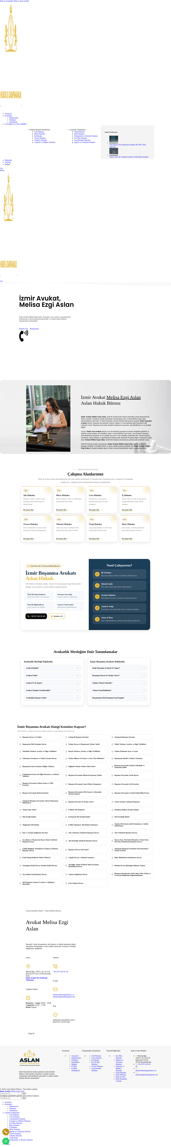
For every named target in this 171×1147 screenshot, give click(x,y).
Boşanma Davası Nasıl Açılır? (78, 850)
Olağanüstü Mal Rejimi (30, 825)
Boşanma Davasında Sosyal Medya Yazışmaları (84, 784)
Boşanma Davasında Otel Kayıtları (126, 784)
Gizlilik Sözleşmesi (75, 1069)
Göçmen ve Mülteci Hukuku (44, 142)
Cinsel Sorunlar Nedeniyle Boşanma (127, 802)
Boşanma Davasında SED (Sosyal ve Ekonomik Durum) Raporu (84, 793)
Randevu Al (58, 616)
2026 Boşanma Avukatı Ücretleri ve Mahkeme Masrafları (38, 883)
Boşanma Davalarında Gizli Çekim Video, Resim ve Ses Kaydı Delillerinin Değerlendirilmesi (132, 874)
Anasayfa (74, 1056)
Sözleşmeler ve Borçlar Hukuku (86, 136)
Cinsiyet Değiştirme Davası (77, 874)
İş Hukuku (38, 136)
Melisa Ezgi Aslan (12, 1091)
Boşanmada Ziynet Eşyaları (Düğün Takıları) (38, 766)
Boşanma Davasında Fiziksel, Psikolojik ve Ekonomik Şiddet (129, 766)
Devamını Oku (28, 510)
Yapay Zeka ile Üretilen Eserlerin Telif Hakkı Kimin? (129, 157)
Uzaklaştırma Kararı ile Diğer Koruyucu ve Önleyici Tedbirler (40, 775)
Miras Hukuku (39, 134)
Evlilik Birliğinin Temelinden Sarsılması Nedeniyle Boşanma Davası (40, 849)
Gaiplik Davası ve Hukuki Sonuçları (81, 857)
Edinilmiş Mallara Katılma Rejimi (126, 810)
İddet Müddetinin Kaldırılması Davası (127, 857)
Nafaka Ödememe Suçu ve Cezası (126, 751)
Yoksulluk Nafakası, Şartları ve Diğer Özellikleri (39, 751)
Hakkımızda (13, 118)
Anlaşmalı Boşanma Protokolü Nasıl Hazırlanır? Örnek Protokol (131, 849)
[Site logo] (11, 110)
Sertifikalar (13, 122)
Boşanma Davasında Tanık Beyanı (126, 775)
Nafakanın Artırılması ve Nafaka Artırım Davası (39, 758)
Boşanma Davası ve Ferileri (32, 737)
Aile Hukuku (39, 132)
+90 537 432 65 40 (38, 616)
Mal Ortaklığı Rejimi (121, 817)
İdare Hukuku (79, 134)
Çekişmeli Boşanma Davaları (78, 737)
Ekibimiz (12, 120)
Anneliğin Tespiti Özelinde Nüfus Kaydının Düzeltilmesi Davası (83, 865)
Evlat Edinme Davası (75, 883)
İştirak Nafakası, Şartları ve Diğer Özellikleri (84, 751)
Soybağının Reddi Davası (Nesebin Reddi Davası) (39, 865)
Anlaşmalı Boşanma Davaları (124, 737)
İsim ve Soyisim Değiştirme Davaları (35, 833)
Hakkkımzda (76, 1058)
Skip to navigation (7, 1)
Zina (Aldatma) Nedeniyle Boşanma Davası (83, 833)
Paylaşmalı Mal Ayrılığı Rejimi (79, 817)
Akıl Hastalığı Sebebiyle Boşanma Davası (82, 841)
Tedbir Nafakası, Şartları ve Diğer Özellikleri (130, 744)
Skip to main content (21, 1)
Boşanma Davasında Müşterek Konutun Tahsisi (85, 775)
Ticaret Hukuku (40, 138)
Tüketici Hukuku (40, 140)
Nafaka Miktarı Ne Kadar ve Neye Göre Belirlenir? (86, 758)
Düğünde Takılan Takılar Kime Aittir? (82, 766)
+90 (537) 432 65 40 (60, 972)
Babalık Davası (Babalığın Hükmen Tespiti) (129, 865)
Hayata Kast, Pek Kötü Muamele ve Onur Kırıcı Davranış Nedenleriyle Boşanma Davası (131, 841)
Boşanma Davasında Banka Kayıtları (35, 793)
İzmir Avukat (120, 1077)
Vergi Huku (13, 1138)
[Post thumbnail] (113, 143)
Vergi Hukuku (79, 132)
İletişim (74, 1064)
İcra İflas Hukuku (80, 138)
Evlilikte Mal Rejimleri (76, 810)
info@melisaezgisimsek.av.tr (63, 995)
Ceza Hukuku (96, 1058)
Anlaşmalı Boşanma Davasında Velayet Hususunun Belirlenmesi (40, 802)
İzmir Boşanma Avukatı (121, 1080)
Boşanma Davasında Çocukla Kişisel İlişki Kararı (131, 793)
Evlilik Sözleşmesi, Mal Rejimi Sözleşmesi (83, 825)
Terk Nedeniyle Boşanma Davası (125, 833)
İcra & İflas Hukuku (95, 1063)
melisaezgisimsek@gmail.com (64, 997)
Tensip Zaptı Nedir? (29, 810)
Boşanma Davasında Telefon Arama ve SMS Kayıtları (37, 784)
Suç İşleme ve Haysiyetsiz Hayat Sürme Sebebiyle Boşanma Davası (39, 841)
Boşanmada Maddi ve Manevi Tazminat (128, 758)
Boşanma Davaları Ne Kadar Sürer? (81, 802)
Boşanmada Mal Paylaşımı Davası (34, 744)
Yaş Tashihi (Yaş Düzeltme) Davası (34, 874)
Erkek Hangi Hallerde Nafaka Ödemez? (36, 857)
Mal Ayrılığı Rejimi (29, 817)
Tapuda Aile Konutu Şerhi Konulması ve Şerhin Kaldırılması (131, 825)
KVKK (74, 1066)
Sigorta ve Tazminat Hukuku (84, 142)
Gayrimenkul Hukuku (82, 140)
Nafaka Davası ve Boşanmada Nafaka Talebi (84, 744)
